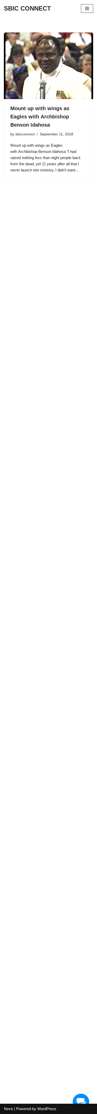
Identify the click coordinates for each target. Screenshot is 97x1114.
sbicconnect (25, 134)
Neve (8, 1109)
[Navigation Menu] (87, 8)
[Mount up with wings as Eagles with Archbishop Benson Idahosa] (48, 65)
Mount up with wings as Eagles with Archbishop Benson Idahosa (39, 117)
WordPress (46, 1109)
